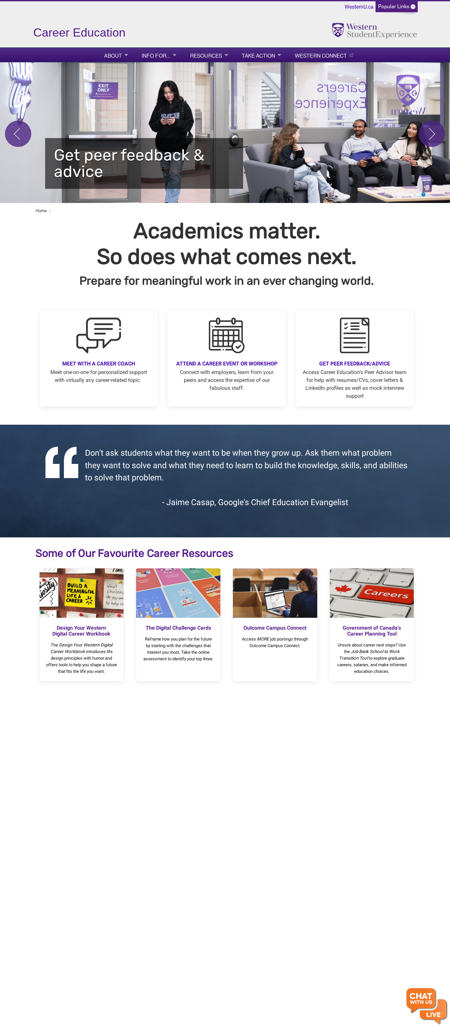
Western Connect (321, 55)
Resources (206, 55)
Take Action (258, 55)
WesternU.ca (359, 7)
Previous (18, 134)
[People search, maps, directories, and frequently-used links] (397, 8)
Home (41, 210)
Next (432, 134)
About (113, 55)
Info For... (156, 55)
